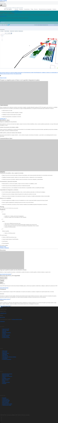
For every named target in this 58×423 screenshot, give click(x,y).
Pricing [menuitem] (32, 9)
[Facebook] (30, 398)
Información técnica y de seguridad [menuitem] (45, 9)
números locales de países (17, 11)
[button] (4, 8)
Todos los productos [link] (8, 7)
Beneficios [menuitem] (21, 9)
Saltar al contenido (3, 0)
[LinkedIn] (30, 400)
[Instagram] (30, 401)
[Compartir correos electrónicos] (30, 402)
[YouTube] (30, 399)
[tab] (3, 259)
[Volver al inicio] (0, 404)
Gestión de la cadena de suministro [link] (17, 7)
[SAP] (1, 288)
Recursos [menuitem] (36, 9)
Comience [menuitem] (54, 9)
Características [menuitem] (27, 9)
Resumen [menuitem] (16, 9)
